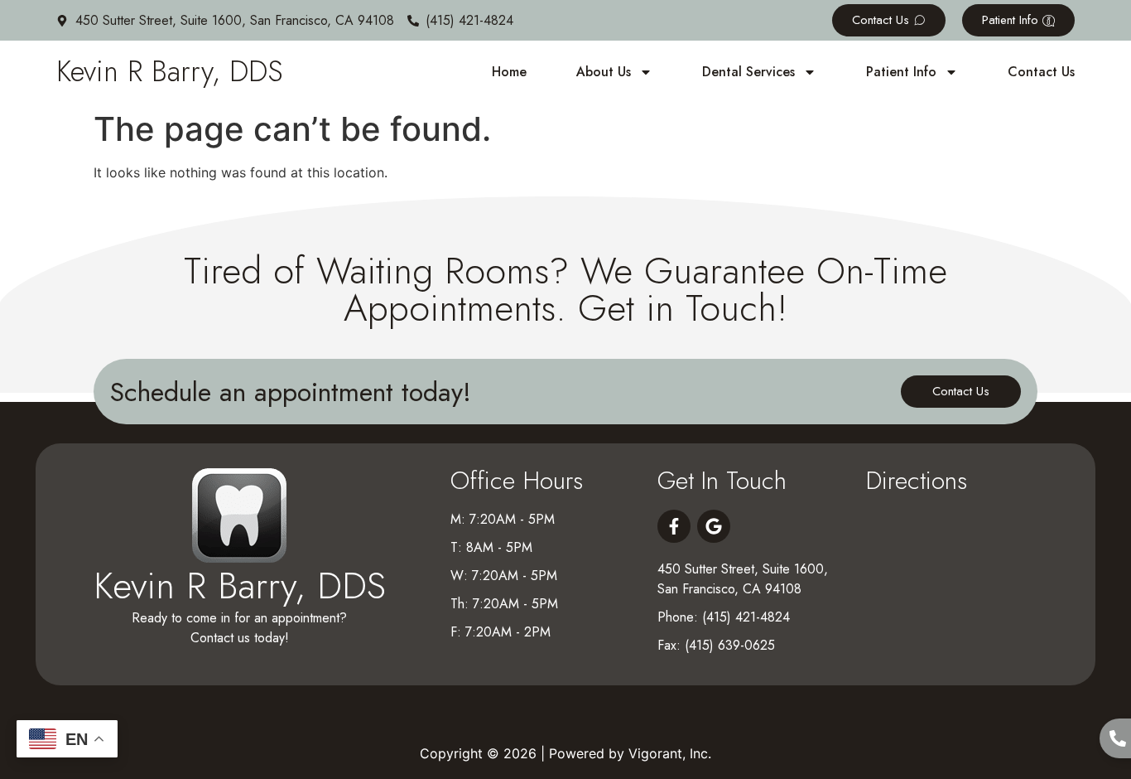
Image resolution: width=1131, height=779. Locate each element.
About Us (603, 72)
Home (509, 72)
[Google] (713, 526)
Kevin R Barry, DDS (169, 71)
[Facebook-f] (674, 526)
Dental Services (748, 72)
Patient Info (901, 72)
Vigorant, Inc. (669, 753)
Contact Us (1041, 72)
